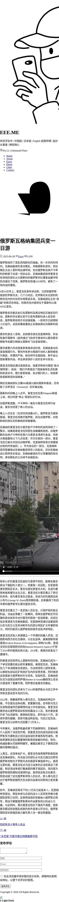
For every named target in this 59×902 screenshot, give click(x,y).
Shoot (9, 164)
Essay (9, 161)
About (9, 158)
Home (9, 156)
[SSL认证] (1, 897)
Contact (10, 170)
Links (9, 167)
